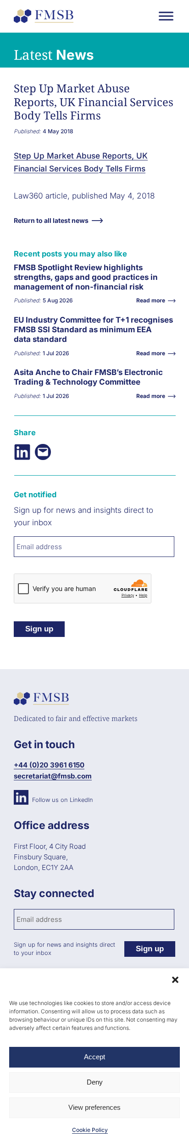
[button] (175, 979)
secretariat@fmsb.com (53, 776)
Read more (34, 284)
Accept (94, 1057)
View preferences (94, 1107)
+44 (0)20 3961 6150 (49, 765)
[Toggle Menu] (166, 15)
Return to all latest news (51, 220)
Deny (95, 1082)
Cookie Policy (90, 1129)
